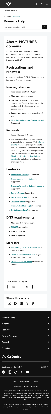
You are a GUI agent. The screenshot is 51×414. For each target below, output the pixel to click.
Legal (14, 381)
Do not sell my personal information (25, 386)
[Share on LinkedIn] (21, 303)
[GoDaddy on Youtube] (27, 373)
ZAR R (43, 367)
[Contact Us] (37, 4)
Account (5, 342)
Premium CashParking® (21, 206)
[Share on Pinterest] (33, 303)
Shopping (6, 348)
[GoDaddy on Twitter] (21, 373)
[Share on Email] (9, 303)
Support (5, 323)
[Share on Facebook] (15, 303)
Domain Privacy (17, 193)
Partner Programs (9, 336)
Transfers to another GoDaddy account (27, 186)
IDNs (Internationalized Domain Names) (27, 120)
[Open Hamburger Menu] (3, 4)
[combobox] (23, 27)
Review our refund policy (21, 262)
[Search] (44, 27)
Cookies (35, 381)
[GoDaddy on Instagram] (10, 373)
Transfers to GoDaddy (20, 174)
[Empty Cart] (47, 3)
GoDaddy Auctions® (19, 210)
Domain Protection (19, 197)
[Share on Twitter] (27, 303)
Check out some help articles (23, 254)
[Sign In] (42, 4)
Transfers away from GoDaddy (23, 179)
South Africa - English (11, 367)
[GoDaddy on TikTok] (16, 373)
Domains (17, 16)
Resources (6, 330)
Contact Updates (18, 201)
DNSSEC (14, 227)
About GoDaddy (8, 317)
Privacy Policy (24, 381)
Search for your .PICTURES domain (25, 247)
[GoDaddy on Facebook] (4, 373)
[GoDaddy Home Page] (12, 357)
